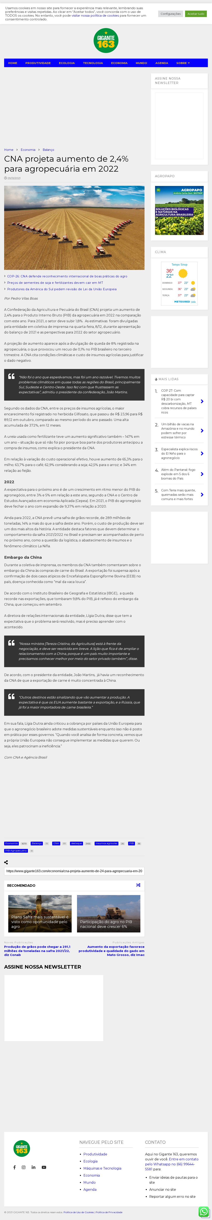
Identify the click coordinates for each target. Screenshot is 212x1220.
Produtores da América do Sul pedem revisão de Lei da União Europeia (62, 289)
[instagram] (23, 1167)
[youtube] (44, 1167)
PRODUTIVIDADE (38, 63)
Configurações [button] (171, 13)
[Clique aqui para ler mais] (108, 913)
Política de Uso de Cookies (79, 1212)
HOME (12, 63)
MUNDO (141, 63)
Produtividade (95, 1154)
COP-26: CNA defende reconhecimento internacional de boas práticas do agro (67, 276)
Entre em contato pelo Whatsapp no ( (172, 1164)
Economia (91, 1175)
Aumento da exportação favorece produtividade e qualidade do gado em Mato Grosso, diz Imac (112, 951)
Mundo (89, 1182)
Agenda (89, 1190)
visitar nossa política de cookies (95, 15)
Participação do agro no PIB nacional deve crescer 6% (106, 924)
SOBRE (181, 63)
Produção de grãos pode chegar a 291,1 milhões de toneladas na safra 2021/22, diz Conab (37, 951)
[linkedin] (33, 1167)
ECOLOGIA (67, 63)
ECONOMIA (119, 63)
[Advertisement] (74, 107)
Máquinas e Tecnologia (102, 1168)
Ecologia (90, 1161)
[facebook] (14, 1167)
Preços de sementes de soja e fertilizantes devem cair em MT (55, 283)
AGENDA (161, 63)
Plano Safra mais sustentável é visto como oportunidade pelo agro (40, 922)
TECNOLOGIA (93, 63)
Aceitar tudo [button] (196, 13)
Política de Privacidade (109, 1212)
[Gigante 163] (106, 51)
